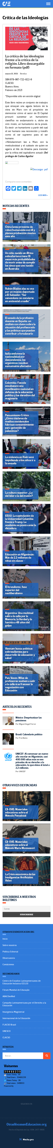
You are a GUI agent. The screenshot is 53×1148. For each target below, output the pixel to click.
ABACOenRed (9, 996)
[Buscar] (46, 1055)
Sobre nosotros (10, 945)
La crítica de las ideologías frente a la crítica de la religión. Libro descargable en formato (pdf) (25, 62)
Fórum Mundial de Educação (16, 990)
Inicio (5, 939)
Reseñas (23, 73)
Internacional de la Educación (16, 1018)
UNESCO (6, 1031)
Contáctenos (8, 964)
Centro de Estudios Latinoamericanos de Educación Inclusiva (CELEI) (22, 982)
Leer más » (43, 195)
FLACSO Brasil (9, 1024)
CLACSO (6, 1037)
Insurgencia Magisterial (13, 1012)
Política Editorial (10, 951)
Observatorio (9, 958)
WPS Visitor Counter (22, 1086)
